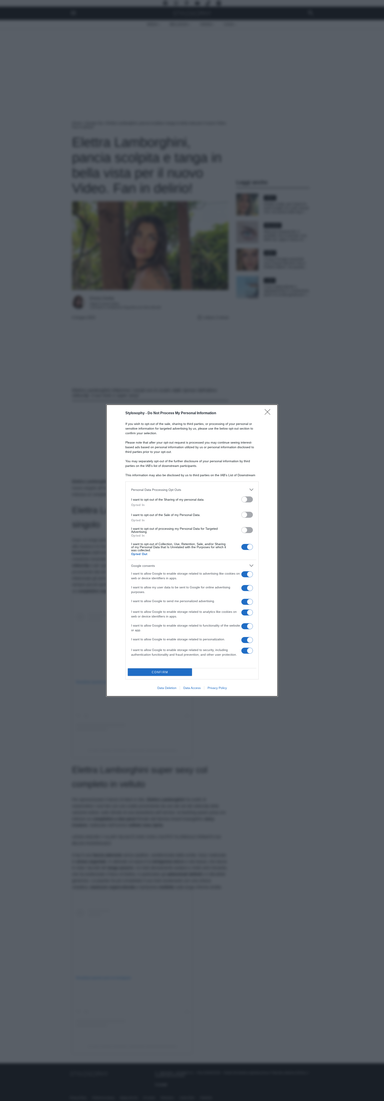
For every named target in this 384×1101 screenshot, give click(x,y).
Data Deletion (166, 688)
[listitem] (192, 489)
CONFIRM (160, 672)
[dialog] (192, 550)
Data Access (192, 688)
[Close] (269, 413)
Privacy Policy (217, 688)
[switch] (247, 499)
